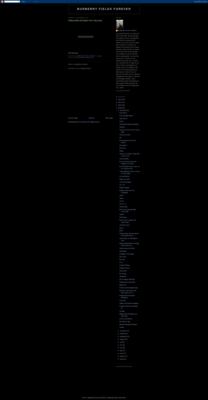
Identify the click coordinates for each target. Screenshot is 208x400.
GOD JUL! (122, 148)
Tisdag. (121, 327)
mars (122, 353)
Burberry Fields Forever (104, 9)
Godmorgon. (123, 217)
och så (121, 201)
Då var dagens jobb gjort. (127, 279)
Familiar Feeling (124, 265)
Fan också (122, 257)
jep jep (121, 228)
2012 (120, 99)
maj (121, 348)
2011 (120, 102)
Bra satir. (122, 259)
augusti (122, 339)
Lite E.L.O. (122, 204)
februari (122, 356)
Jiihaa (121, 198)
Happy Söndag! (124, 187)
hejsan (121, 121)
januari (122, 359)
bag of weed (80, 57)
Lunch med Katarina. (125, 319)
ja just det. (122, 300)
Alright (121, 151)
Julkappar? (122, 276)
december (123, 110)
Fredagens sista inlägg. (126, 254)
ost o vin (122, 185)
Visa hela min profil (123, 90)
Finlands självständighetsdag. (128, 288)
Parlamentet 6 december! (127, 282)
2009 (120, 108)
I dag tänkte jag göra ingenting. (129, 124)
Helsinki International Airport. (128, 324)
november (123, 331)
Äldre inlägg (109, 118)
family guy (90, 57)
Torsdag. (122, 311)
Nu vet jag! (122, 273)
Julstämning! (123, 207)
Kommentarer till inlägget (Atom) (89, 122)
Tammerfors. (123, 271)
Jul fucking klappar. (125, 182)
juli (121, 342)
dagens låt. (122, 285)
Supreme (122, 127)
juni (121, 345)
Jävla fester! (123, 118)
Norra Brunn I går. (124, 321)
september (123, 336)
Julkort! (121, 214)
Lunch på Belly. (124, 159)
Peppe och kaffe (124, 179)
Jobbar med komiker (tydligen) (128, 303)
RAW (121, 231)
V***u (121, 262)
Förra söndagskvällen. (126, 116)
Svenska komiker (124, 135)
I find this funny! (124, 225)
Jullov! (121, 195)
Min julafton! (123, 145)
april (121, 350)
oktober (122, 333)
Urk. (120, 137)
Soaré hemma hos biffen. (127, 248)
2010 (120, 105)
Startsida (91, 118)
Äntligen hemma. (124, 268)
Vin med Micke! (124, 176)
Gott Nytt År (123, 113)
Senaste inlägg (73, 118)
